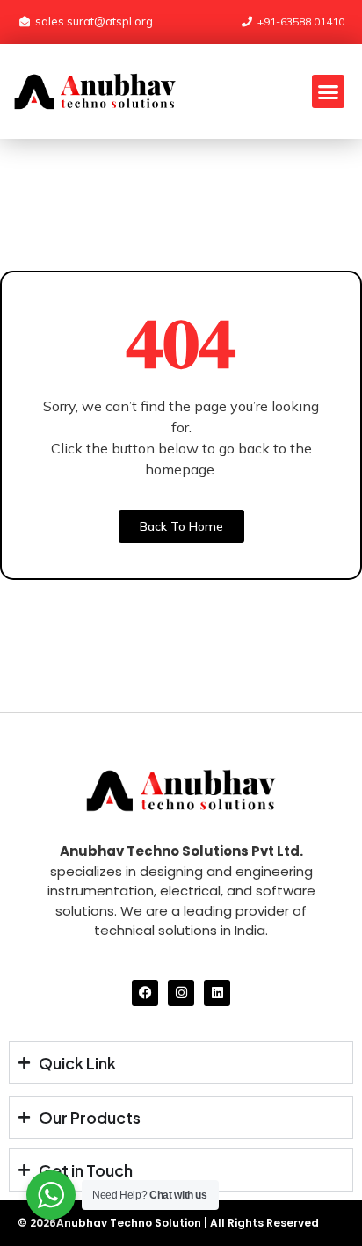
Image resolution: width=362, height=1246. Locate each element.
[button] (328, 91)
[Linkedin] (217, 993)
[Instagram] (181, 993)
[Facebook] (145, 993)
